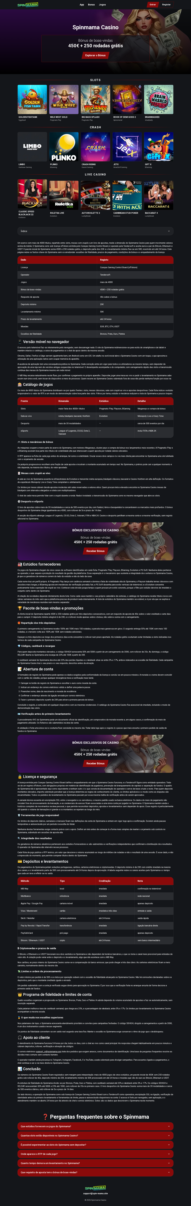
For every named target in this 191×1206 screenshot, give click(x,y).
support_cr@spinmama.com (48, 1051)
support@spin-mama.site (95, 1193)
